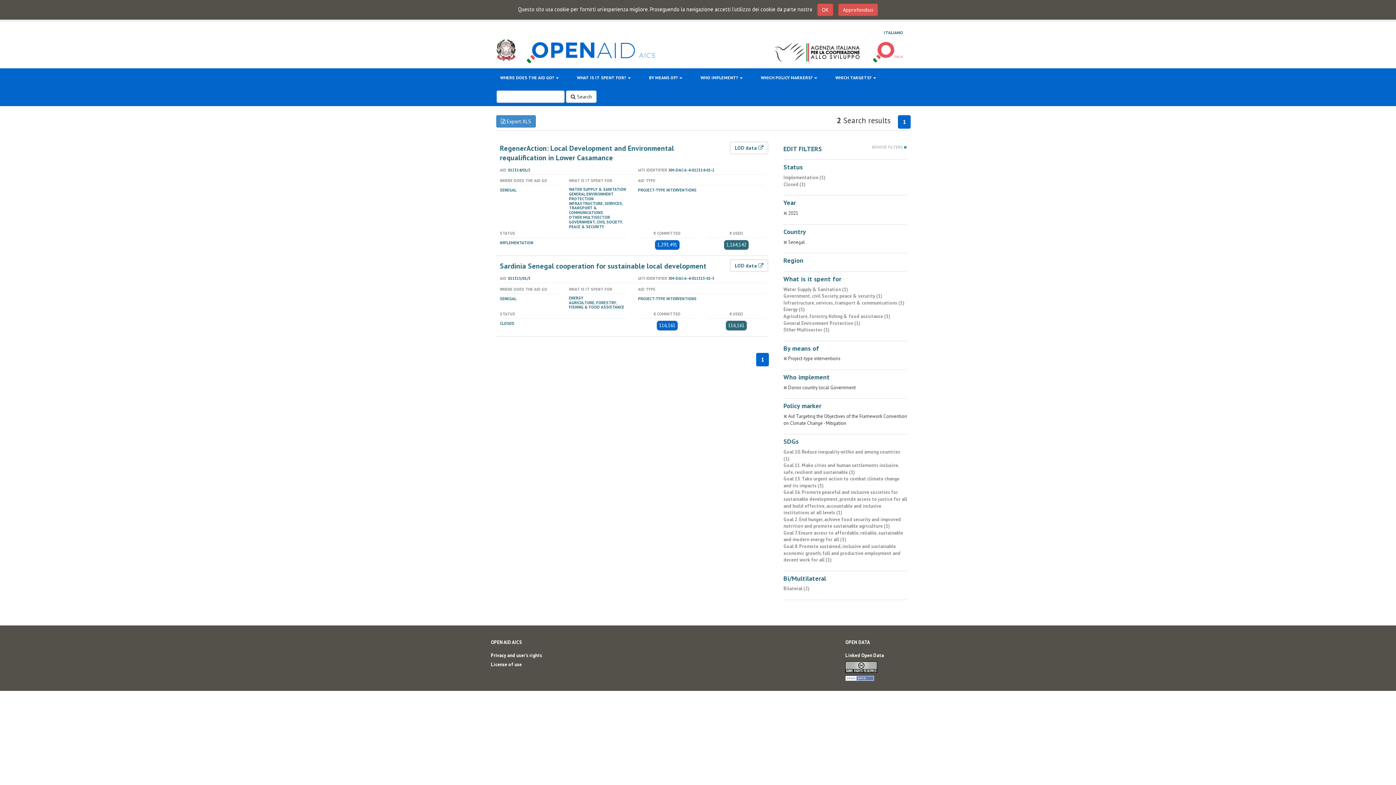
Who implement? (720, 77)
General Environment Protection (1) (822, 323)
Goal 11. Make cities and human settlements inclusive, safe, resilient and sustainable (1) (841, 468)
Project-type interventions (667, 190)
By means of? (664, 77)
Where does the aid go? (527, 77)
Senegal (508, 190)
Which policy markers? (787, 77)
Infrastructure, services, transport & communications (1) (843, 303)
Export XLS (518, 121)
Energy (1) (794, 309)
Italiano (893, 32)
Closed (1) (794, 184)
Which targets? (853, 77)
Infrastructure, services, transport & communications (596, 208)
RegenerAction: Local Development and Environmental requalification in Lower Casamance (587, 153)
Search (583, 96)
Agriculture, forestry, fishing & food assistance (596, 305)
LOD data (746, 148)
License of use (506, 664)
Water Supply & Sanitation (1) (815, 289)
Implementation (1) (804, 177)
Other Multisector (589, 217)
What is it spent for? (602, 77)
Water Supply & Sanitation (597, 189)
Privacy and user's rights (516, 655)
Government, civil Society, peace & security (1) (832, 296)
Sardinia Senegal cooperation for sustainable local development (603, 266)
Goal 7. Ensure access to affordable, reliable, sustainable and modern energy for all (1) (843, 536)
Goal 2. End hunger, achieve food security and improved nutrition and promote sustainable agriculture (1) (842, 523)
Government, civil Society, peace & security (596, 224)
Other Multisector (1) (806, 330)
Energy (576, 298)
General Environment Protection (591, 196)
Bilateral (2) (796, 588)
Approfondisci (858, 10)
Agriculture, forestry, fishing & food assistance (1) (836, 316)
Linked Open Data (864, 655)
